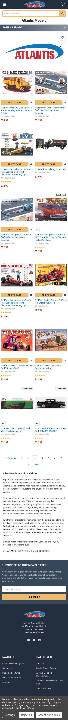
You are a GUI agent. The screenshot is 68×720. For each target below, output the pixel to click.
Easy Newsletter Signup (13, 663)
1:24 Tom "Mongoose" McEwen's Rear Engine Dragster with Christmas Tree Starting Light (16, 303)
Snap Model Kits (43, 688)
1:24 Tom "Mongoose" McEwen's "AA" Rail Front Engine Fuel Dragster (16, 237)
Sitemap (6, 682)
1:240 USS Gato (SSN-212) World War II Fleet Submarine (16, 429)
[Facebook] (28, 640)
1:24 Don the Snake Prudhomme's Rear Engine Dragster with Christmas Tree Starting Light (16, 172)
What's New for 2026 (11, 677)
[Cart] (63, 4)
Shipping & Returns (11, 673)
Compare (30, 102)
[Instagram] (39, 640)
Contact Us (7, 668)
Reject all (26, 715)
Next (37, 464)
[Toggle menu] (4, 4)
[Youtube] (34, 640)
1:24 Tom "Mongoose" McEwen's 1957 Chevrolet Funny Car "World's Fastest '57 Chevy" (50, 237)
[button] (62, 37)
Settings (10, 715)
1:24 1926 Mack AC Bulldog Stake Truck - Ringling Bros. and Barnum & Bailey (16, 110)
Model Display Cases (46, 668)
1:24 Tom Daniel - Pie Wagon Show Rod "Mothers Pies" (16, 366)
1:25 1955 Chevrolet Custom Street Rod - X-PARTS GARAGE (50, 429)
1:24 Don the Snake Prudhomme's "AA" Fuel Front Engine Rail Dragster (50, 110)
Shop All (40, 663)
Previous (12, 458)
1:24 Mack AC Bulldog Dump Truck (51, 169)
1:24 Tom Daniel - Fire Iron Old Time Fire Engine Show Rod (51, 301)
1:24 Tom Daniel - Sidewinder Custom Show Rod (48, 366)
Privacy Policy (27, 707)
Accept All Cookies (49, 715)
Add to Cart (14, 102)
